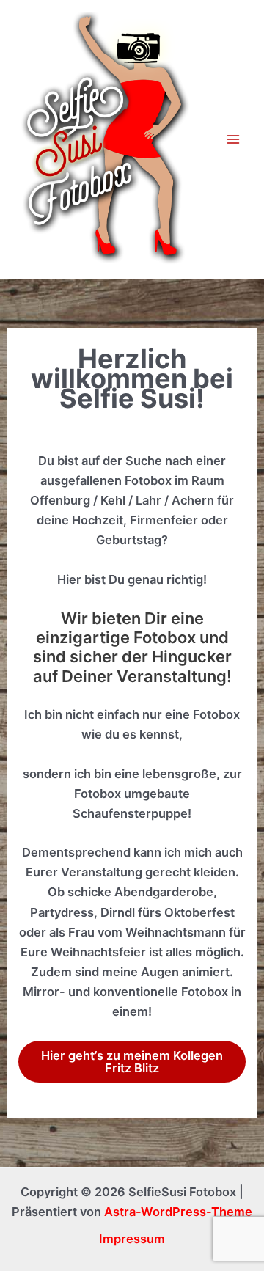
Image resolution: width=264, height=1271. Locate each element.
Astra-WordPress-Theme (178, 1211)
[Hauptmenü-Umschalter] (232, 139)
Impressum (132, 1238)
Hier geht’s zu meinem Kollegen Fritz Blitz (132, 1061)
